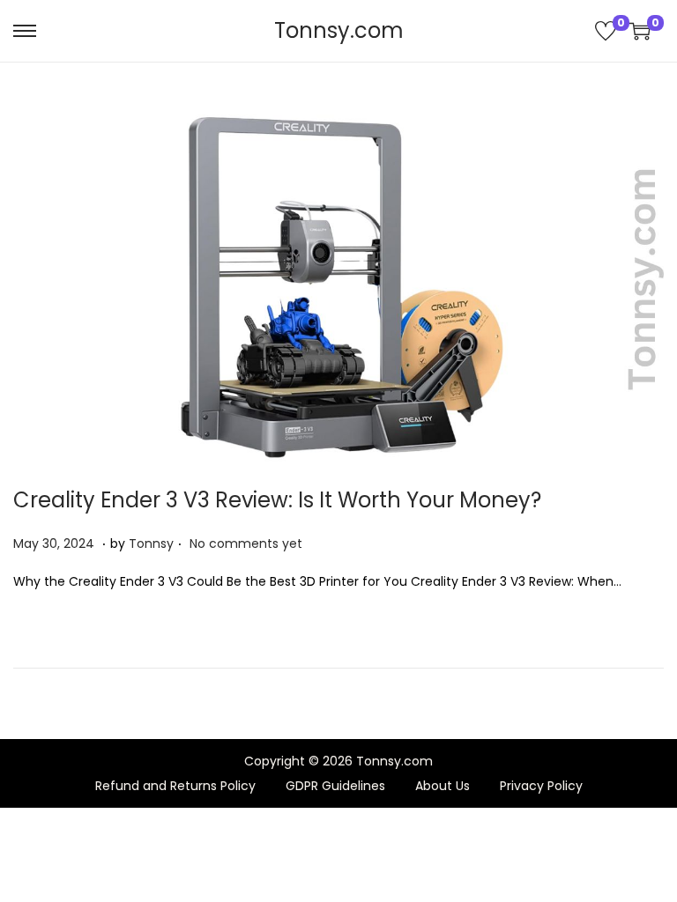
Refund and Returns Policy (175, 786)
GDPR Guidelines (335, 786)
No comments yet (246, 543)
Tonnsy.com (339, 30)
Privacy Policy (541, 786)
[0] (605, 30)
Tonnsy (151, 543)
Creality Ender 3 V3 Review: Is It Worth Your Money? (277, 499)
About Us (442, 786)
